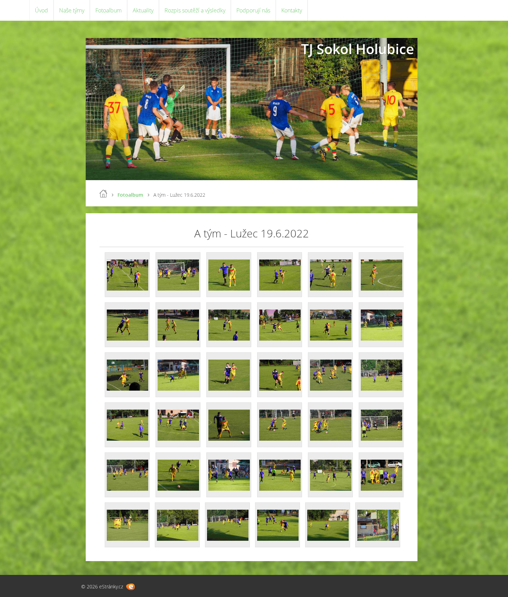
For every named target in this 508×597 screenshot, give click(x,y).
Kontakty (291, 10)
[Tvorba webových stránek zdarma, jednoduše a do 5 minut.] (130, 587)
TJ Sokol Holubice (357, 48)
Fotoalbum (108, 10)
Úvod (41, 10)
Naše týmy (71, 10)
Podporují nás (253, 10)
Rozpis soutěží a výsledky (194, 10)
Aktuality (143, 10)
